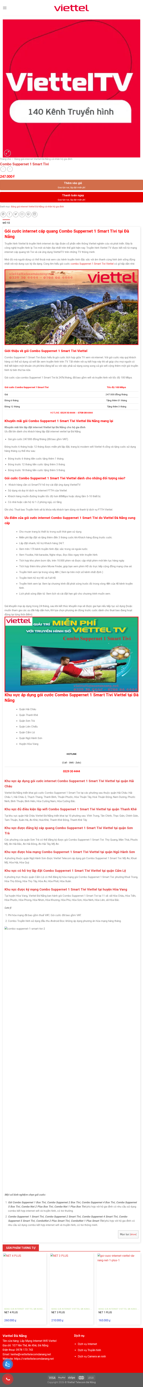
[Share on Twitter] (16, 214)
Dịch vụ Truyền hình (89, 1350)
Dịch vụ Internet (87, 1344)
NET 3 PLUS (58, 1312)
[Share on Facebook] (9, 214)
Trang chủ (5, 159)
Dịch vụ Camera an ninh (92, 1356)
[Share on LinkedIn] (34, 214)
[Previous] (2, 1290)
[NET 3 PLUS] (71, 1279)
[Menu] (5, 8)
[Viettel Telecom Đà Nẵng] (71, 8)
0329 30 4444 (67, 412)
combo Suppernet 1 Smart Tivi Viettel (92, 263)
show (133, 1234)
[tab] (6, 222)
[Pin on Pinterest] (28, 214)
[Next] (140, 1290)
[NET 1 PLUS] (118, 1279)
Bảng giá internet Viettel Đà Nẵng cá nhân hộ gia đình (43, 159)
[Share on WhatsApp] (3, 214)
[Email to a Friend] (22, 214)
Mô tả (6, 223)
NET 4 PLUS (11, 1312)
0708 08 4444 (85, 412)
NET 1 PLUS (105, 1312)
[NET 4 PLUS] (24, 1279)
